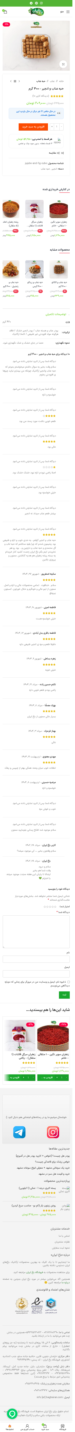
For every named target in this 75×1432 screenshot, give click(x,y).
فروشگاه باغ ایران (34, 1272)
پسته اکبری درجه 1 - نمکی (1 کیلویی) (37, 1188)
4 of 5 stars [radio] (47, 906)
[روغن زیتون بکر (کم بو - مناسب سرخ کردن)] (64, 1210)
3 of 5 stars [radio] (50, 906)
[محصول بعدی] (11, 81)
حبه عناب (40, 81)
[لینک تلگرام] (31, 3)
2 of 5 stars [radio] (52, 906)
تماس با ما (64, 1236)
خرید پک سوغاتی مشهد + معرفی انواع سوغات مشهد (43, 1168)
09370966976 (12, 1370)
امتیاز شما (65, 906)
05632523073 (33, 1332)
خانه (61, 81)
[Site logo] (36, 12)
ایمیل (67, 967)
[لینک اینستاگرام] (41, 3)
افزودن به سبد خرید (33, 127)
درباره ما (66, 1282)
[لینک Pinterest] (36, 3)
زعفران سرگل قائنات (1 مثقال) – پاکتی (23, 1056)
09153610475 (32, 1384)
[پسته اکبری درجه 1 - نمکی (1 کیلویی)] (64, 1193)
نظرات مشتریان (62, 1242)
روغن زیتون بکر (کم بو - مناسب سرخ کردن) (34, 1206)
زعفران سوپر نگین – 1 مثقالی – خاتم (53, 1056)
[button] (53, 1077)
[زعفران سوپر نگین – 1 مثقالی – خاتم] (53, 1035)
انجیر (54, 169)
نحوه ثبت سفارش (61, 1248)
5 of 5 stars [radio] (44, 906)
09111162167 (43, 1373)
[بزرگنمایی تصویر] (63, 64)
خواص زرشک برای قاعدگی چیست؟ (52, 1162)
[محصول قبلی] (19, 81)
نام (68, 952)
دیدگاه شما (63, 912)
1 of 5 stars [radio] (55, 906)
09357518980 (62, 1373)
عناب (52, 81)
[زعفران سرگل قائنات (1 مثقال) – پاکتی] (19, 1035)
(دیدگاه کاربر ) (40, 96)
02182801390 (51, 1332)
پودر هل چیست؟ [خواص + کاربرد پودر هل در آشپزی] (43, 1156)
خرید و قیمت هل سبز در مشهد (54, 1174)
